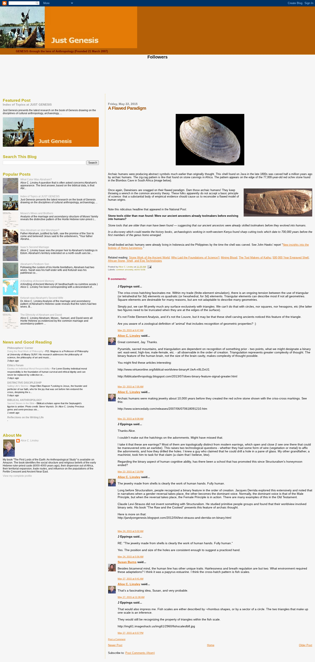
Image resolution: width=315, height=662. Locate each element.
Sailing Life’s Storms (18, 386)
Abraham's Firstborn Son (34, 264)
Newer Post (115, 645)
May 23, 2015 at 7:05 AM (130, 386)
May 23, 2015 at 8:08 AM (130, 418)
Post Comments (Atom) (140, 653)
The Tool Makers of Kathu (255, 257)
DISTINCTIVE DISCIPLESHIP (24, 382)
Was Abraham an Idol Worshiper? (39, 230)
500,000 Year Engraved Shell (291, 257)
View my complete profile (17, 475)
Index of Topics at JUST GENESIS (27, 104)
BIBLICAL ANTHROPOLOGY (24, 400)
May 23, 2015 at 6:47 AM (130, 330)
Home (210, 645)
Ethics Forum (15, 365)
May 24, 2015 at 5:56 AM (130, 556)
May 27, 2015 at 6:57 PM (130, 633)
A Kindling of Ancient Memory (37, 280)
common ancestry (124, 269)
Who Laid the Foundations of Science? (195, 257)
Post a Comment (116, 639)
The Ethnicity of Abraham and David (41, 314)
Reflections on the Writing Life (25, 417)
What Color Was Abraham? (36, 179)
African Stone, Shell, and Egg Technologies (135, 260)
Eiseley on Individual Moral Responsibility (28, 368)
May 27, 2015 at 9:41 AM (130, 578)
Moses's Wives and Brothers (36, 213)
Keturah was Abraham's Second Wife (41, 297)
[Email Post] (149, 267)
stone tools (139, 269)
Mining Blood (229, 257)
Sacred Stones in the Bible (21, 403)
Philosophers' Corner (20, 348)
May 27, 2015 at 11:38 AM (131, 597)
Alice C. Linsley (129, 335)
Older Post (305, 645)
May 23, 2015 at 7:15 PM (130, 471)
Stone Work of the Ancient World (149, 257)
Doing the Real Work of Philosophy (25, 351)
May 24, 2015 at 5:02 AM (130, 531)
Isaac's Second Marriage (34, 247)
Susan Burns (127, 562)
